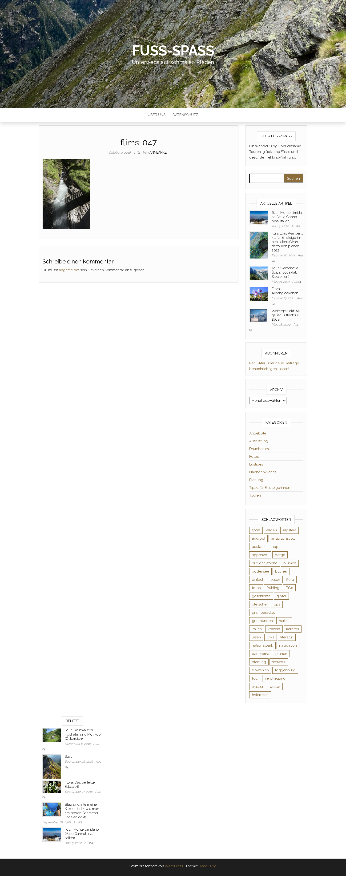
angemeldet (69, 270)
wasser (257, 687)
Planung (256, 480)
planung (259, 662)
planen (281, 654)
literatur (286, 637)
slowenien (260, 670)
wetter (275, 687)
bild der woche (264, 563)
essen (275, 579)
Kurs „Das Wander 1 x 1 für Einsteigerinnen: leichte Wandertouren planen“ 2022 (287, 241)
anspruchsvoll (283, 538)
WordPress (174, 866)
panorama (260, 654)
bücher (281, 571)
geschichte (261, 596)
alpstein (289, 530)
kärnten (292, 629)
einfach (258, 579)
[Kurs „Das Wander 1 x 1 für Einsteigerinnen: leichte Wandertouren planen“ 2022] (258, 245)
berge (280, 555)
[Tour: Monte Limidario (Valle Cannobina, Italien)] (258, 217)
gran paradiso (263, 612)
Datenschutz (185, 115)
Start (68, 756)
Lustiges (256, 464)
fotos (256, 588)
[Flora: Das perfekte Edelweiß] (51, 786)
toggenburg (285, 670)
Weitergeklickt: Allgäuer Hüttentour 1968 (286, 315)
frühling (273, 588)
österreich (260, 695)
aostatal (259, 547)
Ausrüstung (258, 441)
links (270, 637)
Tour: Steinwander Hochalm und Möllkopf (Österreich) (83, 734)
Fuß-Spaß (173, 50)
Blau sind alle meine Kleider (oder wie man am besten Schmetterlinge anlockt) (82, 810)
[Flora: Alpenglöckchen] (258, 293)
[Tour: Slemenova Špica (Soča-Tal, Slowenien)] (258, 273)
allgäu (271, 530)
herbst (284, 621)
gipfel (281, 596)
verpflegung (275, 678)
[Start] (51, 767)
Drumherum (259, 449)
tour (255, 678)
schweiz (279, 662)
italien (257, 629)
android (258, 538)
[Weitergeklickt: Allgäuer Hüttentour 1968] (258, 315)
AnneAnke (158, 152)
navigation (288, 645)
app (275, 547)
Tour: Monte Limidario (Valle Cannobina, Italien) (287, 217)
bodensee (260, 571)
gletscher (260, 604)
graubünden (262, 621)
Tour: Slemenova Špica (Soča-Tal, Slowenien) (285, 272)
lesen (256, 637)
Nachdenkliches (262, 472)
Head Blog (208, 866)
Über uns (156, 115)
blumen (289, 563)
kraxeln (274, 629)
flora (290, 579)
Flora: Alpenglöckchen (285, 291)
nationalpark (262, 645)
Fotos (254, 456)
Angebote (257, 433)
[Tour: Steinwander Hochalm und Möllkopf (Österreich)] (51, 735)
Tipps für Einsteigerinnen (269, 488)
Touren (255, 495)
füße (289, 588)
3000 (256, 530)
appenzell (260, 555)
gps (277, 604)
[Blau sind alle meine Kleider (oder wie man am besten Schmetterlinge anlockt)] (51, 809)
